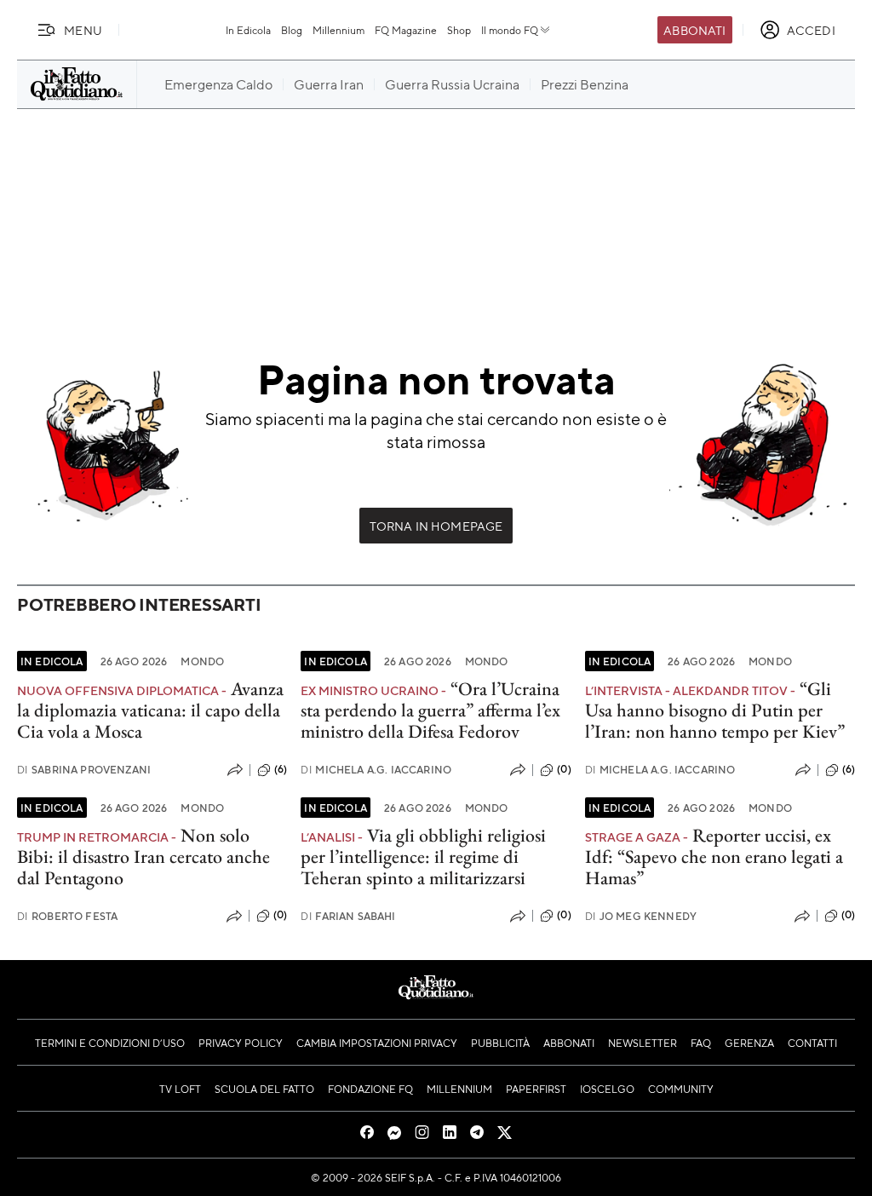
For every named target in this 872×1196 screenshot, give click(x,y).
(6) (280, 769)
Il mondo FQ (509, 30)
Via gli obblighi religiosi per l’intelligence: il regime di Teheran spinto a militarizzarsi (423, 857)
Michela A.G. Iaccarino (376, 769)
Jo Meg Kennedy (641, 916)
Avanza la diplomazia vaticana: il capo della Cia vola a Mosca (150, 710)
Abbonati (694, 29)
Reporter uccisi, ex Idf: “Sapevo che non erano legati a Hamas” (714, 857)
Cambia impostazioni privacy (376, 1042)
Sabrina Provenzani (84, 769)
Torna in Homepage (436, 525)
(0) (564, 769)
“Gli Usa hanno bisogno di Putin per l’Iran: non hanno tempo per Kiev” (715, 710)
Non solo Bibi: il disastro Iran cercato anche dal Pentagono (143, 857)
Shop (459, 30)
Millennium (338, 30)
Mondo (202, 661)
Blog (291, 30)
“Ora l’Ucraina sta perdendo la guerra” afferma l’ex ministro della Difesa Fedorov (430, 710)
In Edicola (248, 30)
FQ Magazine (406, 30)
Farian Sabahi (348, 916)
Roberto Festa (67, 916)
